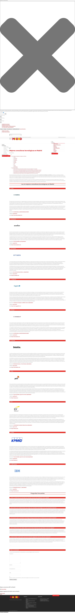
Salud (5, 151)
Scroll (1, 594)
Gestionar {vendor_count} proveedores (9, 126)
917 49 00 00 (15, 273)
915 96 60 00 (15, 243)
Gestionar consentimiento (4, 612)
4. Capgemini (15, 160)
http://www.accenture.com (16, 244)
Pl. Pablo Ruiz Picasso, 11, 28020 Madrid (19, 487)
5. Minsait (15, 161)
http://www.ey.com (14, 428)
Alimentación (6, 146)
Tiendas (5, 153)
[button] (37, 55)
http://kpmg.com (14, 460)
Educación (5, 149)
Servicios (5, 152)
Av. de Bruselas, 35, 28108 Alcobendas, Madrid (21, 211)
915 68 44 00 (15, 396)
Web (10, 572)
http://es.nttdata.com (15, 275)
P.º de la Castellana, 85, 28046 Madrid (19, 241)
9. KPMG (15, 165)
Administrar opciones (5, 124)
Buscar (21, 134)
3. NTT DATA (15, 159)
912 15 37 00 (15, 304)
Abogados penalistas (43, 599)
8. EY (14, 164)
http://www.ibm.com (15, 490)
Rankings (53, 142)
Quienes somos (5, 154)
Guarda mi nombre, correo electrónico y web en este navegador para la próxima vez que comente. (24, 577)
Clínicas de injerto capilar (44, 598)
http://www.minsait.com (15, 336)
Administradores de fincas (44, 600)
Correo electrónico (12, 568)
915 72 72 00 (15, 426)
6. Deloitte (15, 162)
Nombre (10, 564)
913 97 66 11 (15, 489)
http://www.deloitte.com (15, 367)
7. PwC (14, 163)
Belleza (5, 148)
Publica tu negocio (56, 595)
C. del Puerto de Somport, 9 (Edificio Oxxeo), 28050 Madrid (23, 302)
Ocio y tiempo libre (7, 150)
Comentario (11, 553)
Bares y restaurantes (7, 147)
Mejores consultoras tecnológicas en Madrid (25, 150)
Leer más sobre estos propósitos (7, 127)
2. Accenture (15, 158)
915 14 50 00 (15, 365)
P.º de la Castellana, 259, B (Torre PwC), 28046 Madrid (22, 394)
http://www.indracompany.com (16, 215)
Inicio (52, 141)
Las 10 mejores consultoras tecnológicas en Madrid (18, 156)
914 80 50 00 (15, 213)
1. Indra (14, 157)
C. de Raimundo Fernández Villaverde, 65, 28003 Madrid (22, 425)
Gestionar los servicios (6, 125)
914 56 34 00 (15, 458)
